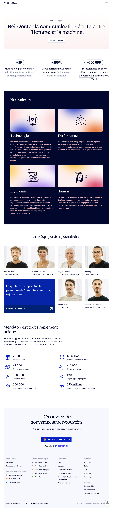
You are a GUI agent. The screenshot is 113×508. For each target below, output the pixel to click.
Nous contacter (56, 40)
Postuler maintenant (15, 308)
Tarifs (86, 466)
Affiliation (87, 473)
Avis (85, 469)
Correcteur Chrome (15, 475)
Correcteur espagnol (42, 469)
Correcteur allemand (42, 473)
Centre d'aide (88, 486)
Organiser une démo (13, 466)
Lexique (61, 466)
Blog (59, 462)
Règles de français (64, 473)
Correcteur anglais (41, 466)
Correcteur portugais (42, 477)
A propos (87, 462)
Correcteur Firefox (15, 479)
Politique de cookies (13, 503)
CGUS (25, 503)
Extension (9, 462)
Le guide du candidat (91, 493)
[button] (107, 503)
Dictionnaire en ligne (65, 469)
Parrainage (88, 477)
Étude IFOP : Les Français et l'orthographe (68, 478)
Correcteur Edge (14, 482)
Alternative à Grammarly (66, 483)
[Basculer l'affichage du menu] (106, 3)
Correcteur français (41, 462)
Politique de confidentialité (38, 503)
